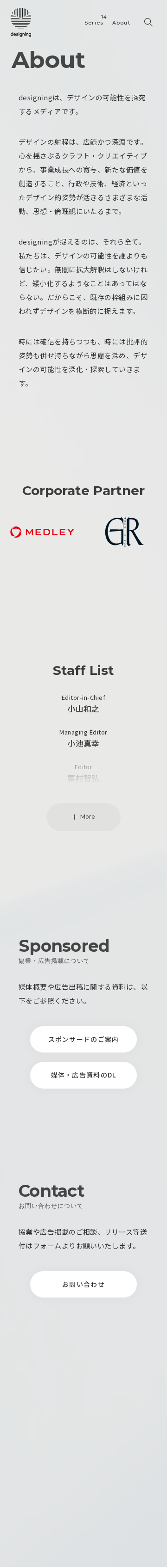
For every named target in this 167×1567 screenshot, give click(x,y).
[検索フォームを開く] (148, 23)
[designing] (21, 22)
